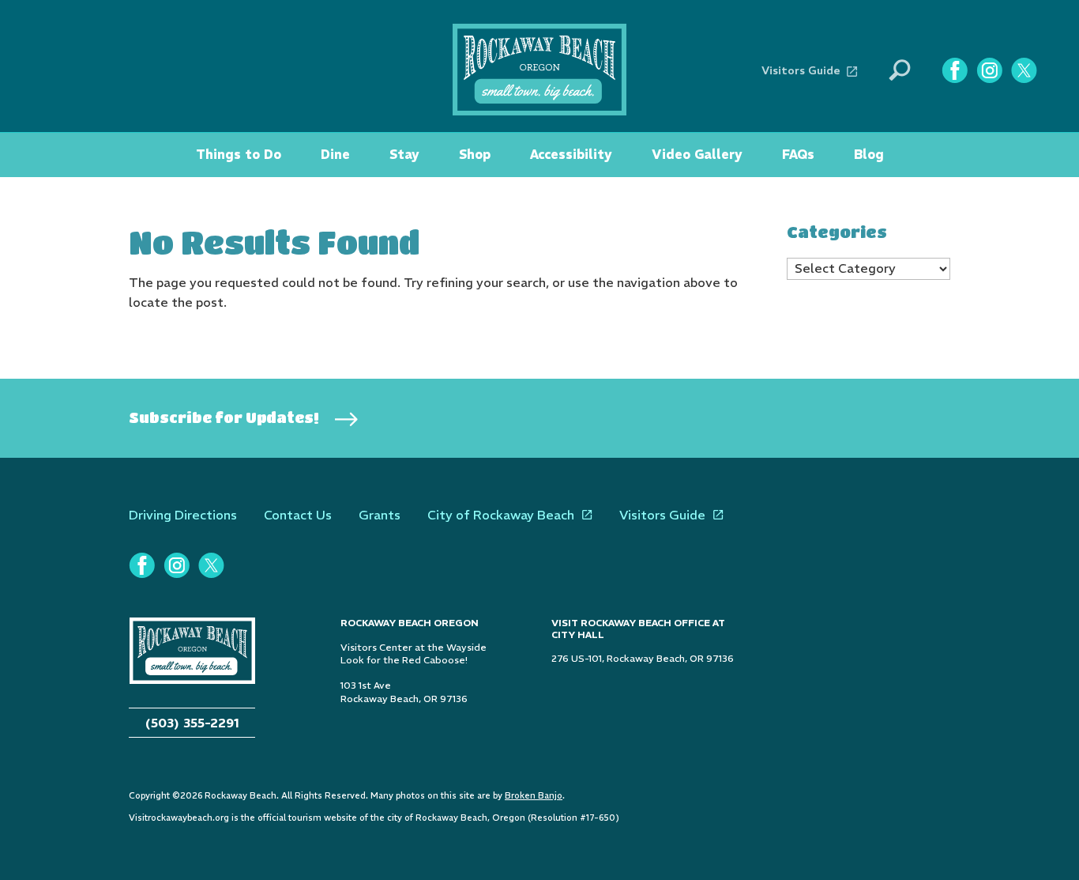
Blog (869, 154)
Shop (475, 154)
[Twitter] (1023, 70)
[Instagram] (989, 70)
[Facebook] (954, 70)
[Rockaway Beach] (539, 69)
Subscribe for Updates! (224, 417)
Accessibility (571, 154)
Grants (379, 515)
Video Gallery (697, 154)
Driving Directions (183, 515)
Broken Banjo (533, 795)
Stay (404, 154)
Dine (335, 154)
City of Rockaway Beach (500, 515)
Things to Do (238, 154)
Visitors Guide (800, 70)
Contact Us (298, 515)
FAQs (798, 154)
